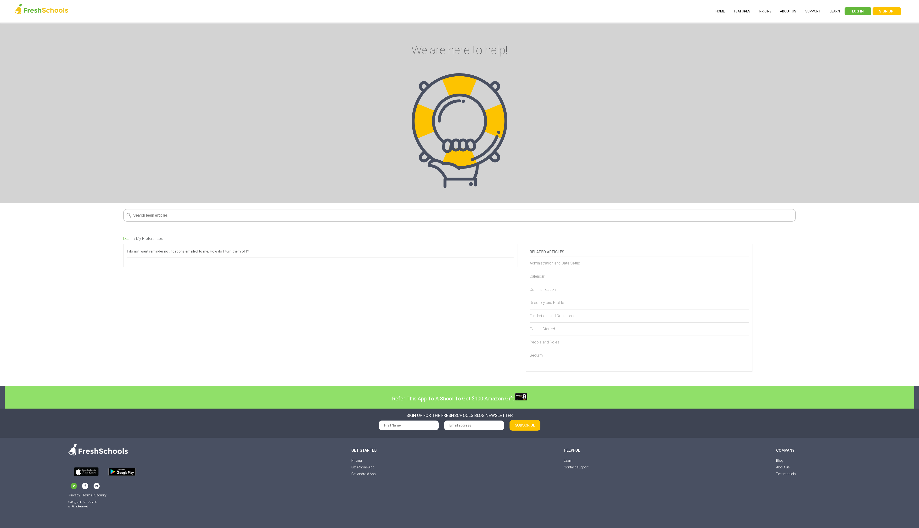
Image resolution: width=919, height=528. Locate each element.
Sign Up (886, 11)
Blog (779, 460)
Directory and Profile (547, 302)
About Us (788, 11)
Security (536, 355)
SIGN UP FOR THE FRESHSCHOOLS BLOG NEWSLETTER (459, 415)
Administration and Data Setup (555, 263)
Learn (834, 11)
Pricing (765, 11)
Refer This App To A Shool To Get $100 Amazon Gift (453, 399)
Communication (543, 289)
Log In (857, 11)
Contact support (576, 467)
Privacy (74, 495)
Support (813, 11)
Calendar (537, 276)
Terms (87, 495)
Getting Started (542, 329)
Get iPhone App (362, 467)
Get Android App (363, 474)
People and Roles (544, 342)
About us (783, 467)
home (720, 11)
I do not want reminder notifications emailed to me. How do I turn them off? (188, 251)
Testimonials (786, 474)
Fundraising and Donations (552, 316)
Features (741, 11)
